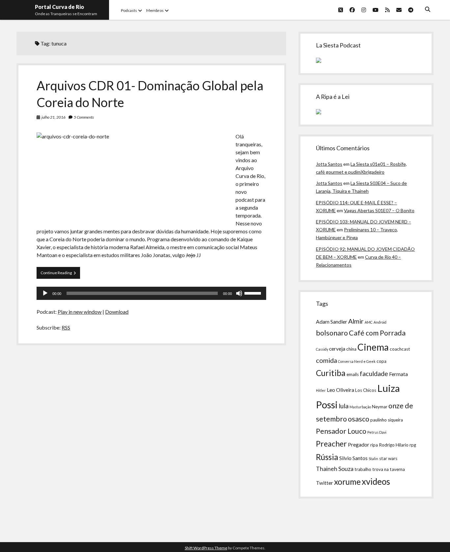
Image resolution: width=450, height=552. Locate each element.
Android (380, 322)
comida (326, 360)
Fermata (398, 374)
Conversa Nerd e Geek (357, 361)
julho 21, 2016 (54, 117)
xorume (347, 481)
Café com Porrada (377, 333)
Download (116, 311)
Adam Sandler (331, 322)
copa (381, 361)
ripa (374, 445)
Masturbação (360, 407)
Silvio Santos (353, 458)
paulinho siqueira (386, 419)
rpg (412, 445)
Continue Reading (60, 274)
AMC (369, 322)
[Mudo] (239, 293)
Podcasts (129, 10)
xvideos (376, 481)
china (351, 349)
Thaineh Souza (334, 468)
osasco (358, 419)
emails (353, 374)
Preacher (331, 443)
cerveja (337, 349)
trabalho (362, 469)
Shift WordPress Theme (206, 547)
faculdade (374, 373)
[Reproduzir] (45, 293)
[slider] (253, 293)
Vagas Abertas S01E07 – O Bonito (379, 210)
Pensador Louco (341, 431)
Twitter (324, 483)
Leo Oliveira (340, 390)
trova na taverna (388, 469)
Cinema (373, 347)
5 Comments (84, 117)
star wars (388, 458)
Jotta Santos (329, 164)
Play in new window (79, 311)
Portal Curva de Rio (59, 7)
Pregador (358, 445)
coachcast (400, 349)
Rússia (327, 457)
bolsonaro (332, 333)
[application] (151, 293)
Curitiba (331, 373)
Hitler (321, 390)
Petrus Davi (376, 432)
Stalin (373, 458)
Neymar (379, 406)
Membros (155, 10)
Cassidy (322, 349)
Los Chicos (365, 390)
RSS (66, 327)
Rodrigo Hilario (393, 445)
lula (344, 406)
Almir (356, 321)
